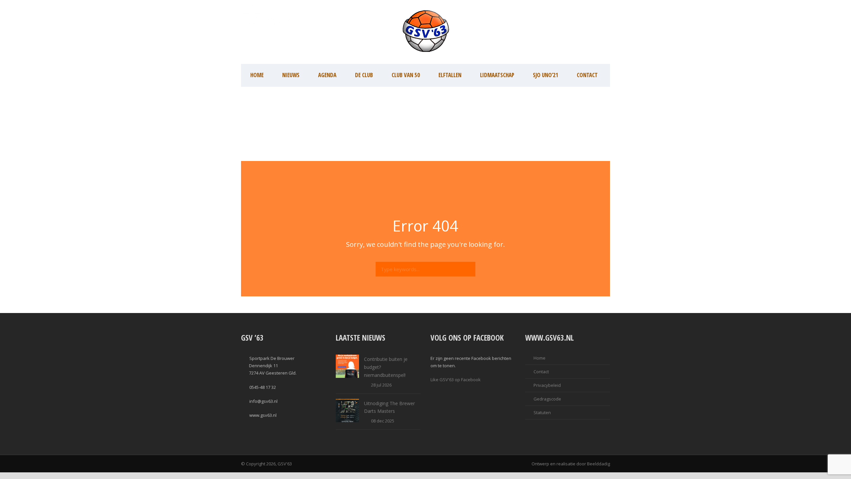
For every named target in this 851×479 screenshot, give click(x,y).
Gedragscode (547, 399)
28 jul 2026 (381, 385)
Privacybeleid (547, 385)
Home (257, 75)
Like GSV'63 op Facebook (455, 380)
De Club (364, 75)
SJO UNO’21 (545, 75)
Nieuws (291, 75)
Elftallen (449, 75)
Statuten (542, 412)
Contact (587, 75)
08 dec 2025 (382, 421)
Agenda (327, 75)
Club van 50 (406, 75)
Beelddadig (598, 464)
